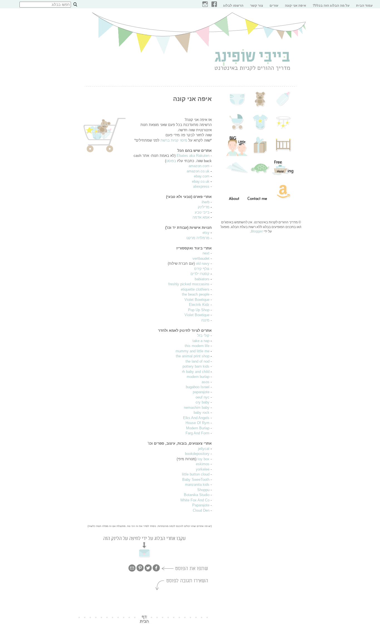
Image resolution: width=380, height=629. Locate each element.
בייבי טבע (202, 212)
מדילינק (203, 207)
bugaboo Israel (197, 387)
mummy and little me (192, 351)
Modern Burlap (197, 428)
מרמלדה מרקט (197, 238)
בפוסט (171, 161)
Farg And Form (197, 433)
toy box (203, 459)
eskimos (202, 464)
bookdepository (197, 454)
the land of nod (197, 361)
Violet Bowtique (196, 300)
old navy (202, 263)
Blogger (257, 231)
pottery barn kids (195, 366)
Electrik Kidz (199, 305)
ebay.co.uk (200, 181)
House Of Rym (197, 423)
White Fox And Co (194, 500)
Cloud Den (201, 510)
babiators (202, 279)
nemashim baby (196, 407)
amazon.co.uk (198, 171)
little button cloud (195, 474)
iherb (205, 202)
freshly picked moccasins (188, 284)
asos (205, 382)
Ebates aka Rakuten (193, 155)
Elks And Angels (196, 418)
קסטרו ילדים (200, 274)
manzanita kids (197, 484)
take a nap (201, 341)
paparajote (201, 392)
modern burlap (198, 377)
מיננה (205, 320)
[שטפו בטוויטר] (148, 571)
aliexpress (201, 186)
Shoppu (203, 490)
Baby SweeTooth (195, 479)
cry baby (202, 402)
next (206, 253)
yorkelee (202, 469)
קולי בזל (203, 335)
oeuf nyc (202, 397)
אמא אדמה (201, 217)
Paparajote (200, 505)
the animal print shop (192, 356)
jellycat (203, 449)
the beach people (195, 294)
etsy (206, 233)
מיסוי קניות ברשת (174, 140)
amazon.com (199, 166)
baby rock (201, 412)
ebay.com (201, 176)
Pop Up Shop (198, 310)
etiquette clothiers (195, 289)
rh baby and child (195, 372)
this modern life (197, 346)
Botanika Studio (196, 495)
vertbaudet (201, 258)
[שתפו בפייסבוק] (156, 571)
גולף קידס (201, 269)
